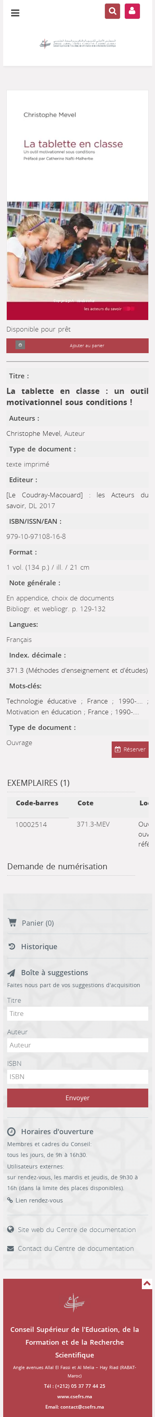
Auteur (17, 1031)
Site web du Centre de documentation (77, 1229)
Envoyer (78, 1098)
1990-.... (132, 701)
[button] (20, 345)
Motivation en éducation (45, 712)
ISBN (14, 1063)
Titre (14, 1000)
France (99, 701)
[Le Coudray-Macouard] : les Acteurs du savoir (77, 500)
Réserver (134, 749)
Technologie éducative (43, 701)
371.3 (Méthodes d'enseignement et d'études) (77, 670)
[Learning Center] (77, 44)
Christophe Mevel (33, 433)
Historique (39, 947)
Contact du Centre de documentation (76, 1248)
